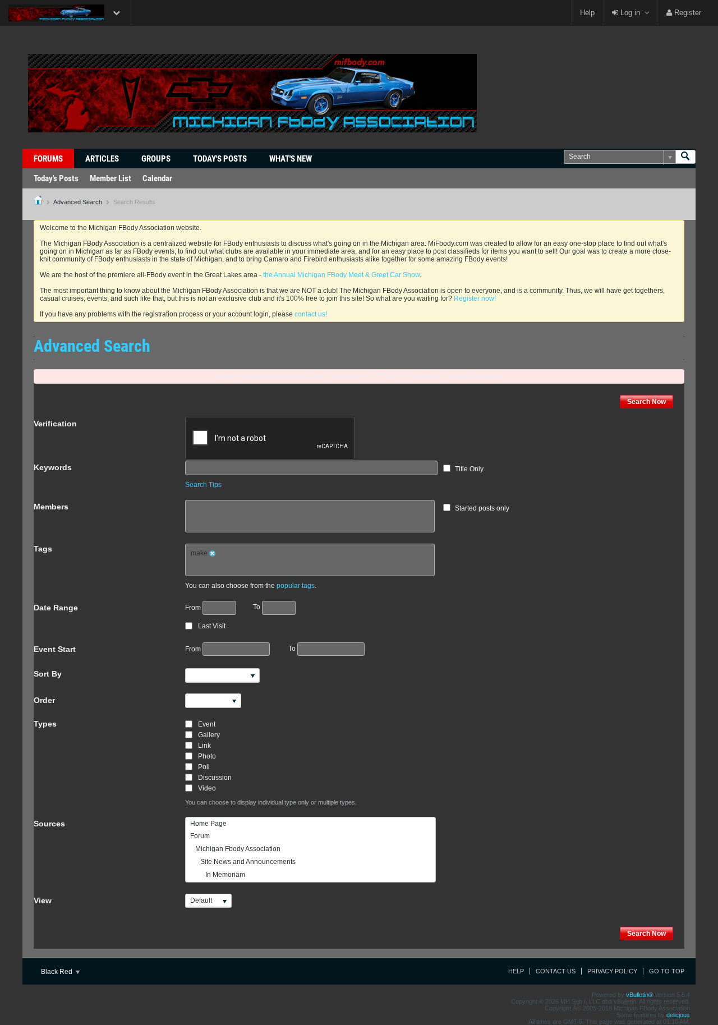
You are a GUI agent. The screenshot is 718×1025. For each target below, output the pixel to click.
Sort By (48, 673)
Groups (156, 159)
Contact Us (556, 971)
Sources (49, 823)
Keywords (53, 467)
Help (587, 12)
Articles (102, 159)
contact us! (310, 314)
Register (686, 12)
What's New (290, 159)
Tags (43, 548)
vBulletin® (639, 994)
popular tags (296, 586)
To (257, 607)
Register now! (475, 298)
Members (51, 506)
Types (45, 723)
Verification (55, 423)
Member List (110, 178)
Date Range (56, 607)
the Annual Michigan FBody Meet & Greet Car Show (341, 275)
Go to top (666, 971)
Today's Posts (220, 159)
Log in (629, 12)
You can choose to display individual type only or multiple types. (271, 802)
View (43, 900)
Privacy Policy (612, 971)
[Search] (685, 157)
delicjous (678, 1015)
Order (44, 700)
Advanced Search (77, 202)
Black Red (57, 972)
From (193, 607)
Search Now (646, 402)
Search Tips (203, 485)
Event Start (55, 649)
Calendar (157, 178)
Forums (48, 159)
